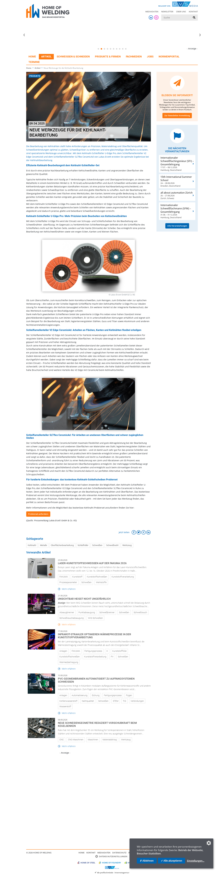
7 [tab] (116, 48)
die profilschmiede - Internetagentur (113, 872)
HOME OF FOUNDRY (111, 862)
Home (32, 56)
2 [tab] (101, 48)
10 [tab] (125, 48)
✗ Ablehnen (147, 860)
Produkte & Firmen (108, 56)
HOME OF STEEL (87, 862)
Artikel (46, 56)
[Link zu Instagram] (156, 17)
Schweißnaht (112, 545)
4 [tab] (107, 48)
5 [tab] (110, 48)
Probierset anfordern (38, 514)
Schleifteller (83, 545)
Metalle (43, 545)
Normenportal (169, 56)
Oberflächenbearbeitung (62, 545)
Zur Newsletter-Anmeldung (177, 115)
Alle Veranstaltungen (177, 225)
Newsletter (167, 11)
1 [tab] (98, 48)
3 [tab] (104, 48)
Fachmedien (134, 56)
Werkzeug (127, 545)
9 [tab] (122, 48)
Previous (24, 34)
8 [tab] (119, 48)
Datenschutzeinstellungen (113, 856)
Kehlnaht (32, 545)
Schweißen (97, 545)
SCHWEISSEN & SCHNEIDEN (73, 56)
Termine (34, 62)
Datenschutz (119, 852)
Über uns (181, 11)
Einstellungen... (195, 860)
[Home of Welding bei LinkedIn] (151, 17)
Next (199, 34)
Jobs (150, 56)
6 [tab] (113, 48)
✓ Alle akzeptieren (171, 860)
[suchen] (194, 17)
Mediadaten (151, 11)
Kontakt (193, 11)
